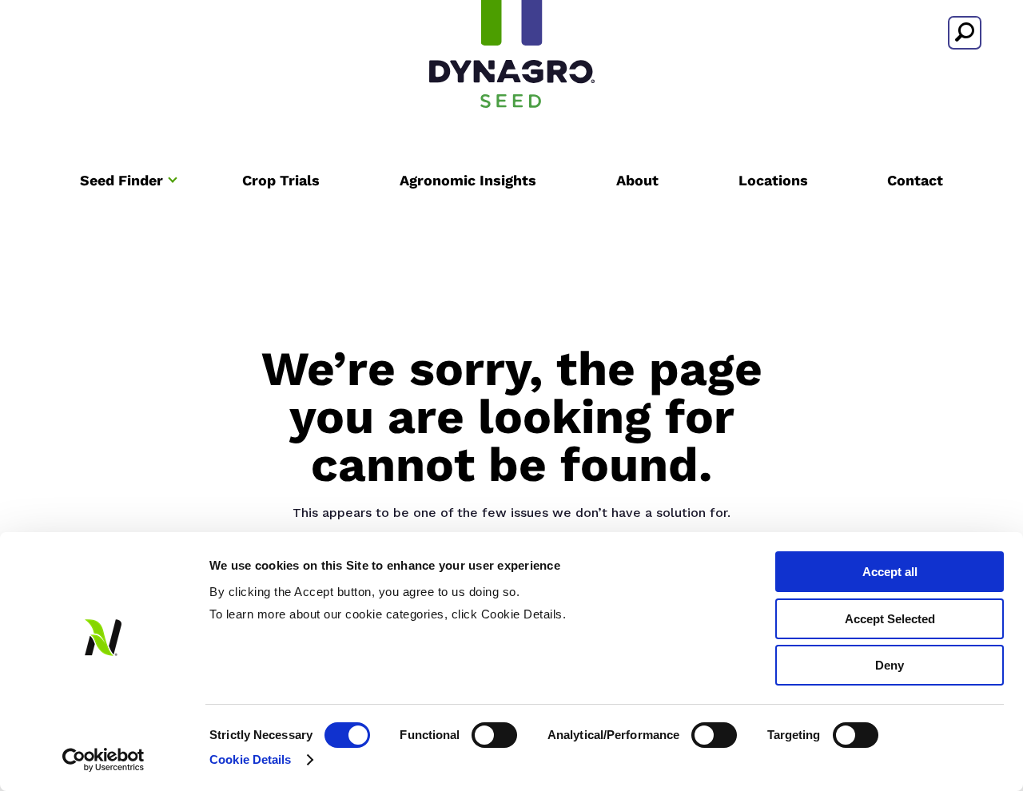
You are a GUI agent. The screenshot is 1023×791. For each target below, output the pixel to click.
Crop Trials (281, 180)
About (637, 180)
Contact (915, 180)
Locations (773, 180)
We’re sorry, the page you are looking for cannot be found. (511, 416)
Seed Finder (121, 180)
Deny (889, 665)
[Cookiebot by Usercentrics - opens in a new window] (103, 760)
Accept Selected (890, 619)
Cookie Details (250, 759)
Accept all (890, 571)
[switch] (494, 735)
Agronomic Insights (468, 180)
